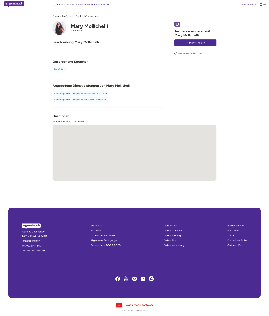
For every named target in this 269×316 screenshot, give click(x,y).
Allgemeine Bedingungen (104, 240)
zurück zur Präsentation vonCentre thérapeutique (82, 4)
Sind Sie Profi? (249, 4)
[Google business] (151, 279)
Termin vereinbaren (195, 42)
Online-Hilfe (234, 245)
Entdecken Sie (235, 225)
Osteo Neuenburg (174, 245)
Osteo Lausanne (173, 230)
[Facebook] (117, 279)
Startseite (96, 225)
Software (96, 230)
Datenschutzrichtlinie (103, 235)
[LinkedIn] (143, 279)
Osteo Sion (170, 240)
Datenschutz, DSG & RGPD (106, 245)
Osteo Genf (170, 225)
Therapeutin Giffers (63, 16)
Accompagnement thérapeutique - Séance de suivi (80, 99)
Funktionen (233, 230)
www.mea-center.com (190, 53)
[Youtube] (126, 279)
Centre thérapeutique (87, 16)
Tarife (230, 235)
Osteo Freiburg (172, 235)
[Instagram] (134, 279)
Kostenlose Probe (237, 240)
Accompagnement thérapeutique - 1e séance (80, 93)
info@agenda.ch (31, 240)
